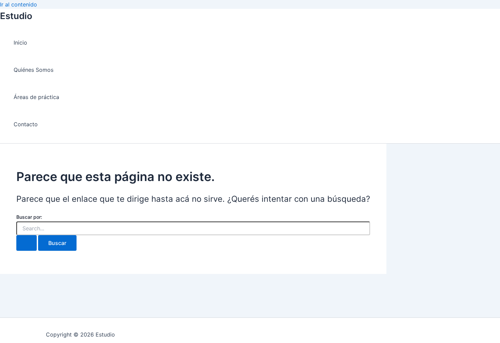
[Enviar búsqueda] (26, 243)
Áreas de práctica (36, 97)
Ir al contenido (18, 4)
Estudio (16, 16)
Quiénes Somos (33, 69)
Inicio (20, 42)
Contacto (26, 124)
